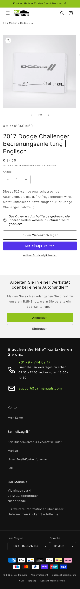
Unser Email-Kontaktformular (27, 459)
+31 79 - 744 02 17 (34, 362)
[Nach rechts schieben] (48, 115)
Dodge (24, 23)
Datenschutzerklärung (64, 575)
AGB (21, 580)
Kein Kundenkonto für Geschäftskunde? (35, 442)
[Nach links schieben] (31, 115)
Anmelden (40, 317)
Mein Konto (15, 417)
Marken (13, 23)
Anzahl (7, 171)
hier (56, 514)
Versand (19, 165)
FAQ (10, 468)
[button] (7, 13)
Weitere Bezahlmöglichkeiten (40, 255)
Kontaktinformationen (52, 580)
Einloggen (40, 328)
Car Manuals (21, 574)
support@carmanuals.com (40, 388)
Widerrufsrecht (39, 575)
